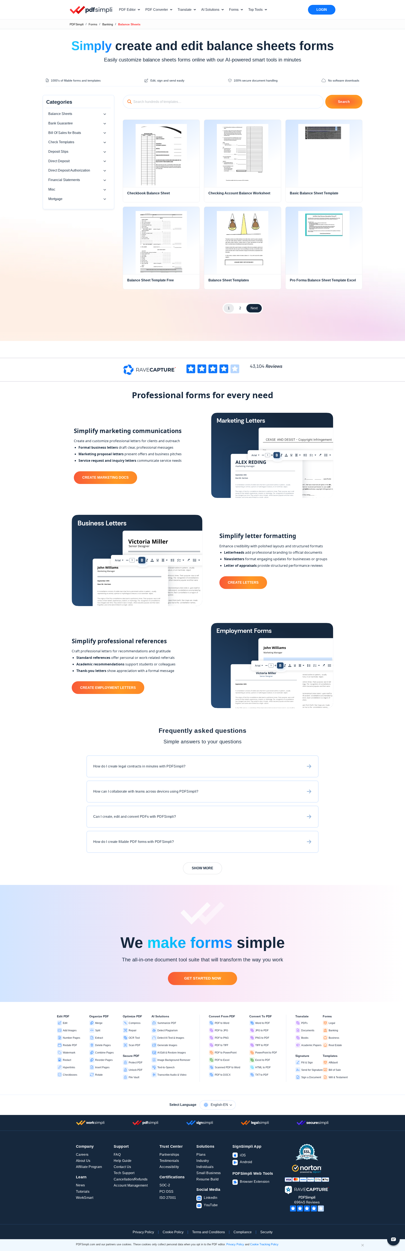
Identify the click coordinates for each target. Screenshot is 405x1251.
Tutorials (82, 1191)
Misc (51, 189)
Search (344, 102)
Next (254, 308)
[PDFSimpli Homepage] (91, 9)
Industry (202, 1160)
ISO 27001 (167, 1197)
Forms (93, 24)
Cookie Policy (173, 1232)
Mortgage (55, 199)
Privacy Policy (143, 1232)
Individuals (204, 1167)
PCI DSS (166, 1191)
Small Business (208, 1173)
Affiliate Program (89, 1167)
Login (321, 9)
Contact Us (122, 1167)
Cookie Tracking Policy (264, 1244)
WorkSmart (84, 1197)
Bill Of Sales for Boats (64, 133)
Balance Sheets (60, 114)
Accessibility (169, 1167)
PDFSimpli (77, 24)
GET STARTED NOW (202, 978)
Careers (82, 1154)
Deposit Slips (58, 151)
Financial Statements (64, 180)
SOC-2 (164, 1185)
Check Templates (61, 142)
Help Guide (122, 1160)
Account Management (131, 1185)
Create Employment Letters (108, 688)
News (80, 1185)
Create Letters (243, 582)
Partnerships (169, 1154)
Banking (107, 24)
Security (266, 1232)
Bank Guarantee (60, 123)
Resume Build (207, 1179)
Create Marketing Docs (105, 477)
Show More (202, 868)
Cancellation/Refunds (130, 1179)
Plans (200, 1154)
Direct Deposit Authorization (69, 170)
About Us (83, 1160)
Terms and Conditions (208, 1232)
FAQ (117, 1154)
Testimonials (169, 1160)
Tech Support (124, 1173)
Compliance (243, 1232)
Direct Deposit (59, 161)
